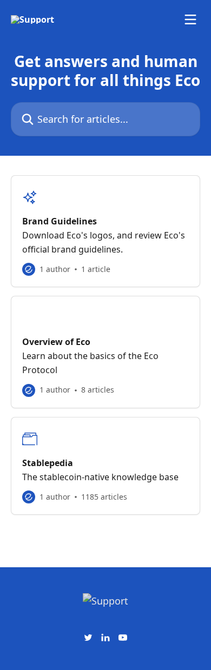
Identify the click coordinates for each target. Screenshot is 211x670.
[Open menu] (190, 19)
